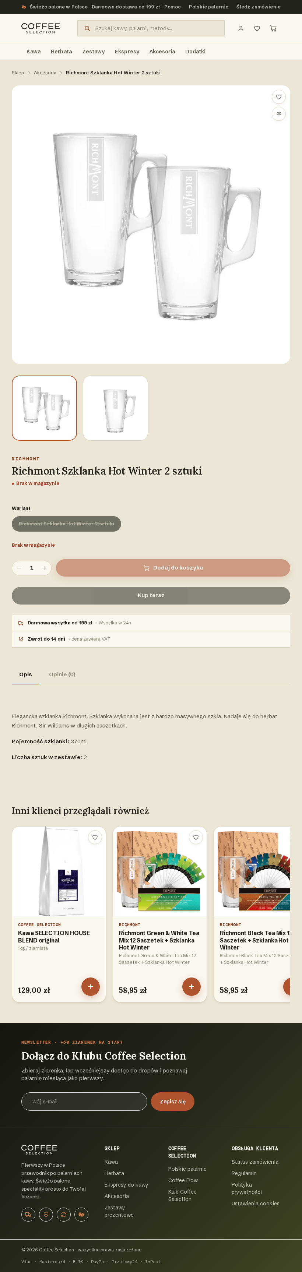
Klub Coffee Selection (182, 1195)
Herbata (114, 1173)
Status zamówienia (255, 1162)
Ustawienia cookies (256, 1203)
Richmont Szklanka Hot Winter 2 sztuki (66, 523)
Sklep (18, 72)
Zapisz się (173, 1101)
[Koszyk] (273, 28)
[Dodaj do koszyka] (90, 986)
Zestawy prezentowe (119, 1211)
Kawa (111, 1162)
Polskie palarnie (209, 7)
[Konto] (240, 28)
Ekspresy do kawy (126, 1184)
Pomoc (172, 7)
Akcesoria (45, 72)
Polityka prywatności (247, 1188)
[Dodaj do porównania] (279, 114)
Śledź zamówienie (258, 7)
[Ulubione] (257, 28)
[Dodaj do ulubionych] (279, 97)
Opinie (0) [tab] (62, 674)
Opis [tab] (25, 674)
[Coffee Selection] (40, 28)
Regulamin (244, 1173)
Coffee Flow (183, 1180)
